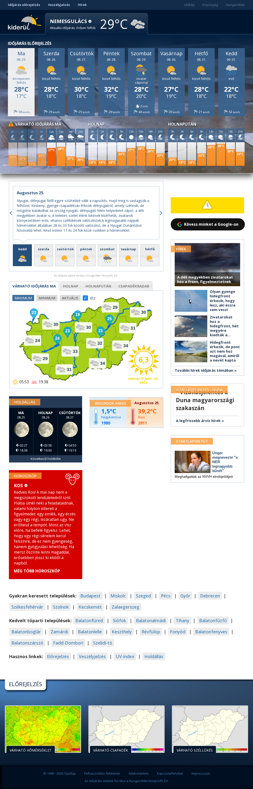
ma (34, 285)
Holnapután (98, 285)
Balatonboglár (26, 632)
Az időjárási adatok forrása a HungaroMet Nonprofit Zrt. (126, 781)
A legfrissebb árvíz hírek (198, 420)
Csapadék (133, 285)
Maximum (23, 298)
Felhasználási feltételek (102, 773)
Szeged (143, 596)
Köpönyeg (210, 4)
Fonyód (177, 632)
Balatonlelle (90, 632)
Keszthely (122, 632)
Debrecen (210, 596)
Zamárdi (59, 632)
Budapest (90, 596)
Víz (92, 296)
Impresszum (200, 773)
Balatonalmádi (151, 620)
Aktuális (70, 298)
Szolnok (61, 607)
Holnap (70, 285)
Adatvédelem (138, 773)
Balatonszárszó (27, 643)
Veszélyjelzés (59, 4)
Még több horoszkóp (37, 571)
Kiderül (25, 22)
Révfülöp (151, 632)
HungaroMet (235, 4)
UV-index (125, 656)
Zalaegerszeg (125, 607)
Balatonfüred (89, 620)
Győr (185, 596)
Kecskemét (90, 607)
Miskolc (118, 596)
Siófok (119, 620)
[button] (72, 24)
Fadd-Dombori (68, 643)
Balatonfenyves (211, 632)
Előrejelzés (58, 656)
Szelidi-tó (102, 643)
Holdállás (153, 656)
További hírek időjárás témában (204, 370)
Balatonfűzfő (213, 620)
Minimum (47, 298)
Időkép (189, 4)
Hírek (82, 4)
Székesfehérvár (27, 607)
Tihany (182, 620)
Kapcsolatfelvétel (170, 773)
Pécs (165, 596)
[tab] (22, 255)
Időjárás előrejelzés (24, 4)
